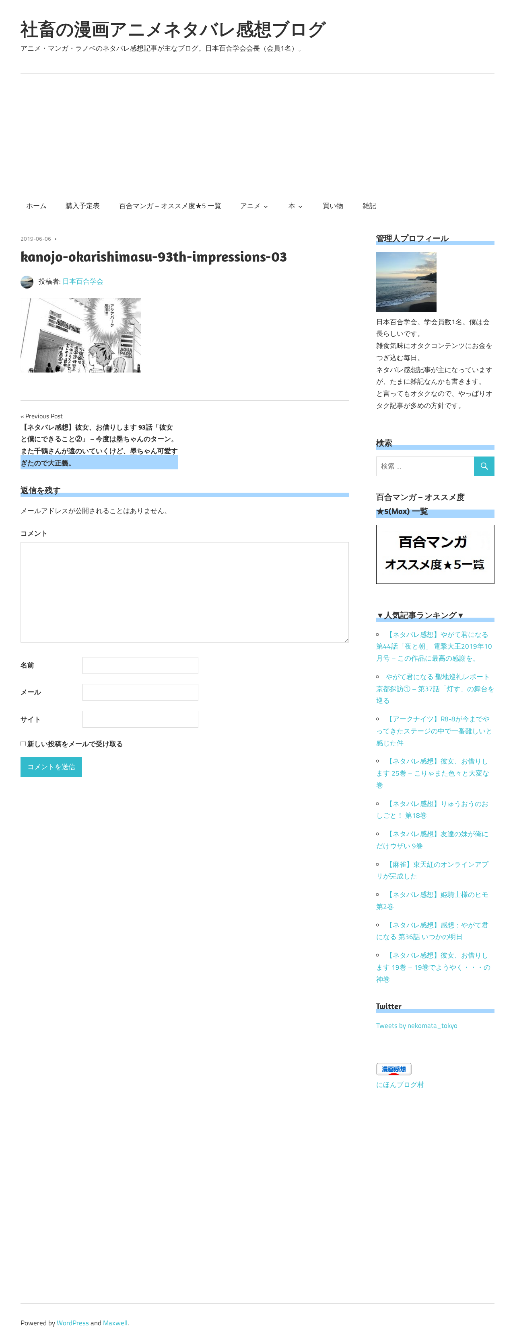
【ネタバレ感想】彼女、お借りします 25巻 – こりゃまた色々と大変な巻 (432, 773)
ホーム (36, 206)
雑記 (369, 206)
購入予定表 (83, 206)
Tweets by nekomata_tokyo (416, 1025)
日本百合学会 (82, 281)
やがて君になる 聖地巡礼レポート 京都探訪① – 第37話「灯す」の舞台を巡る (435, 689)
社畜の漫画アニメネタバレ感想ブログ (173, 29)
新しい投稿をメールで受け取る (75, 744)
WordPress (73, 1323)
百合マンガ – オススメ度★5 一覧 (170, 206)
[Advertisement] (257, 134)
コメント (34, 533)
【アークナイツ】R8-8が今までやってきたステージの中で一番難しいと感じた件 (434, 731)
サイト (31, 719)
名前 (27, 665)
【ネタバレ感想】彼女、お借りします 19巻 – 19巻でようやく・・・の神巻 (433, 967)
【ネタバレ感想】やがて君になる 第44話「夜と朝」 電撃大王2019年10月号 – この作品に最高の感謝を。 (434, 646)
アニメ (250, 206)
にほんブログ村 (400, 1084)
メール (31, 692)
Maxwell (115, 1323)
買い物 (333, 206)
